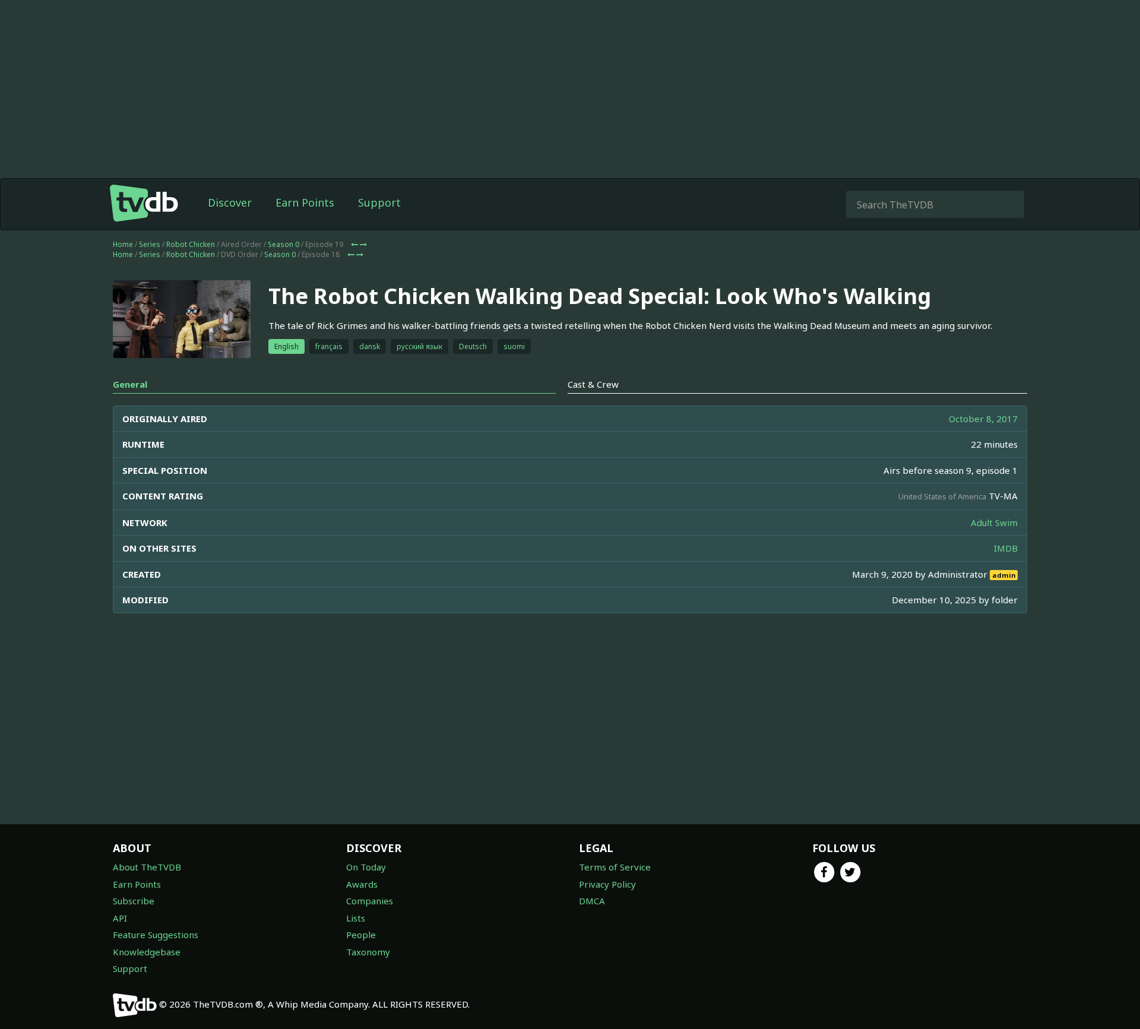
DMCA (592, 901)
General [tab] (130, 384)
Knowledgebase (146, 952)
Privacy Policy (607, 884)
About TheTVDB (147, 867)
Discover (230, 202)
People (361, 935)
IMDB (1006, 548)
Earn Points (305, 202)
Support (379, 202)
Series (149, 244)
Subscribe (133, 901)
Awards (362, 884)
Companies (369, 901)
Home (123, 244)
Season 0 (283, 244)
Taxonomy (368, 952)
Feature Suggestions (155, 935)
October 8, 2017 (983, 419)
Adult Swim (994, 522)
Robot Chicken (190, 244)
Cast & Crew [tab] (593, 384)
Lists (355, 918)
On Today (366, 867)
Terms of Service (615, 867)
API (120, 918)
